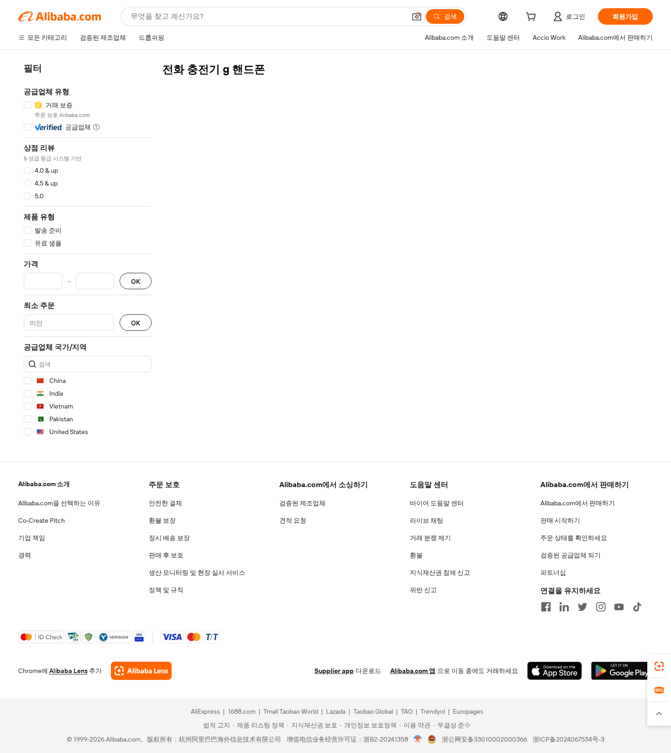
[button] (416, 16)
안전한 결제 (165, 503)
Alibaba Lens (68, 670)
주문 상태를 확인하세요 (573, 537)
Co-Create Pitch (41, 520)
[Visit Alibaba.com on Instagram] (600, 606)
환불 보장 (162, 520)
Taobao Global (373, 711)
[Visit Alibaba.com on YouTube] (618, 606)
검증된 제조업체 (302, 503)
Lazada (336, 711)
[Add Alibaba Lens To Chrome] (141, 671)
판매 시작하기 (560, 520)
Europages (468, 711)
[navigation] (88, 251)
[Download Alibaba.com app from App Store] (554, 671)
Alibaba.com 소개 (44, 484)
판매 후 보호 (166, 555)
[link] (659, 666)
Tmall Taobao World (290, 711)
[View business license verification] (418, 739)
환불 (416, 555)
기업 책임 (31, 537)
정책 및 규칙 (166, 590)
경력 (24, 555)
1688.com (242, 711)
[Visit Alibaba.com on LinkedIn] (564, 606)
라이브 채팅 (426, 520)
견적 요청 (292, 520)
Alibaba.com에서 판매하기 (577, 503)
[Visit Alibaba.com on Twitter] (582, 606)
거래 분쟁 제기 (430, 537)
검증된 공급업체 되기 (570, 555)
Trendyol (432, 711)
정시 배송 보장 (169, 537)
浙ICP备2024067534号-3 (568, 739)
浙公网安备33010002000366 (484, 739)
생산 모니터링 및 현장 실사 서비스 (197, 572)
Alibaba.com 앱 (412, 670)
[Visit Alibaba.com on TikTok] (637, 606)
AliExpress (205, 711)
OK (135, 281)
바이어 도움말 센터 (437, 503)
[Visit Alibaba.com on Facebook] (545, 606)
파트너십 (553, 572)
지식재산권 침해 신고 (440, 572)
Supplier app (334, 670)
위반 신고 (423, 590)
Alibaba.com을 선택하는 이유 (59, 503)
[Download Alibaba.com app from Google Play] (622, 671)
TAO (407, 711)
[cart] (533, 17)
